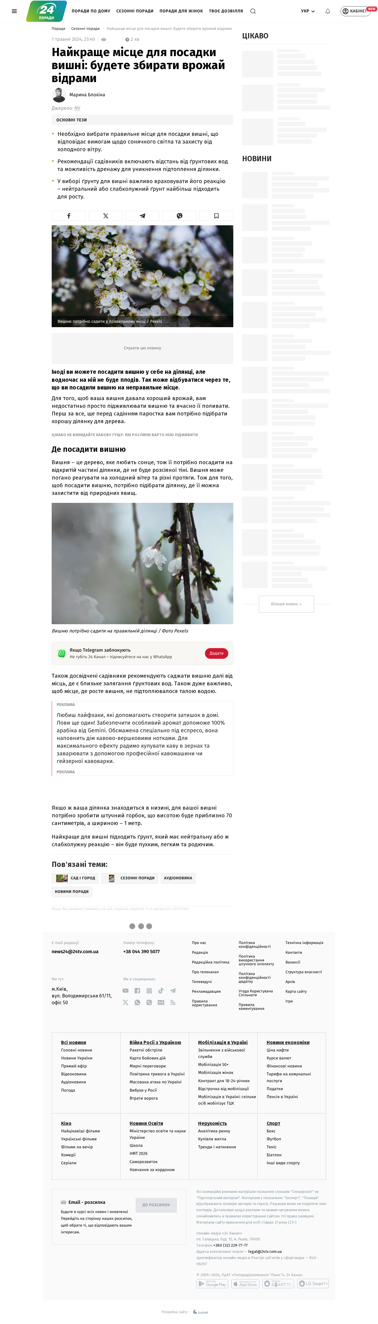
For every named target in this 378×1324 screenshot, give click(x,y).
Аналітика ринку (214, 1131)
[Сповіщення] (328, 11)
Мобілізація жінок (215, 1072)
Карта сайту (296, 992)
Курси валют (279, 1058)
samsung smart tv (313, 1284)
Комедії (68, 1154)
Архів (290, 982)
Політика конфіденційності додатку (255, 978)
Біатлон (274, 1154)
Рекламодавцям (206, 992)
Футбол (274, 1139)
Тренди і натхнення (217, 1146)
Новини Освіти (146, 1123)
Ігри (289, 1001)
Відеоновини (74, 1074)
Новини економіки (288, 1042)
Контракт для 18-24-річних (224, 1080)
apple (245, 1284)
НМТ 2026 (139, 1153)
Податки (275, 1088)
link (125, 991)
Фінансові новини (284, 1066)
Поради (59, 29)
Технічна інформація (304, 943)
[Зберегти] (216, 216)
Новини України (76, 1058)
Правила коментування (251, 1007)
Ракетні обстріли (146, 1050)
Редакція (200, 953)
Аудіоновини (73, 1082)
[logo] (46, 11)
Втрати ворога (144, 1098)
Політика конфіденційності (255, 945)
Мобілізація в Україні (223, 1042)
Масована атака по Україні (156, 1082)
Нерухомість (212, 1123)
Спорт (273, 1123)
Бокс (271, 1131)
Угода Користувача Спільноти (256, 993)
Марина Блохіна (87, 95)
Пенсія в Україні (282, 1096)
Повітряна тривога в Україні (157, 1074)
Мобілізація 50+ (213, 1064)
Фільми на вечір (77, 1146)
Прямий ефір (74, 1066)
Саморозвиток (144, 1161)
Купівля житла (212, 1139)
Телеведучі (202, 982)
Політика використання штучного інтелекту (256, 960)
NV (77, 108)
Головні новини (76, 1050)
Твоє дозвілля (226, 11)
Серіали (68, 1162)
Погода (68, 1090)
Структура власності (304, 972)
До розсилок (156, 1205)
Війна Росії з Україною (155, 1042)
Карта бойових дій (148, 1058)
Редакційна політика (210, 962)
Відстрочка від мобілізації (223, 1088)
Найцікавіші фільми (80, 1131)
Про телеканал (205, 972)
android (212, 1284)
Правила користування (204, 1003)
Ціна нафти (278, 1050)
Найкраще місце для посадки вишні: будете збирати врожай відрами (169, 29)
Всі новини (73, 1042)
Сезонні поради (135, 11)
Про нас (199, 943)
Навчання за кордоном (152, 1169)
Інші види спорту (283, 1162)
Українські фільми (79, 1139)
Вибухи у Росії (143, 1090)
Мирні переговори (148, 1066)
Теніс (272, 1146)
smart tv (278, 1284)
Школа (136, 1145)
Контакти (294, 953)
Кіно (66, 1123)
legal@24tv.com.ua (265, 1251)
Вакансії (293, 962)
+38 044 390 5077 (141, 952)
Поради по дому (91, 11)
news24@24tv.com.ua (75, 952)
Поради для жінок (181, 11)
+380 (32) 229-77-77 (230, 1245)
